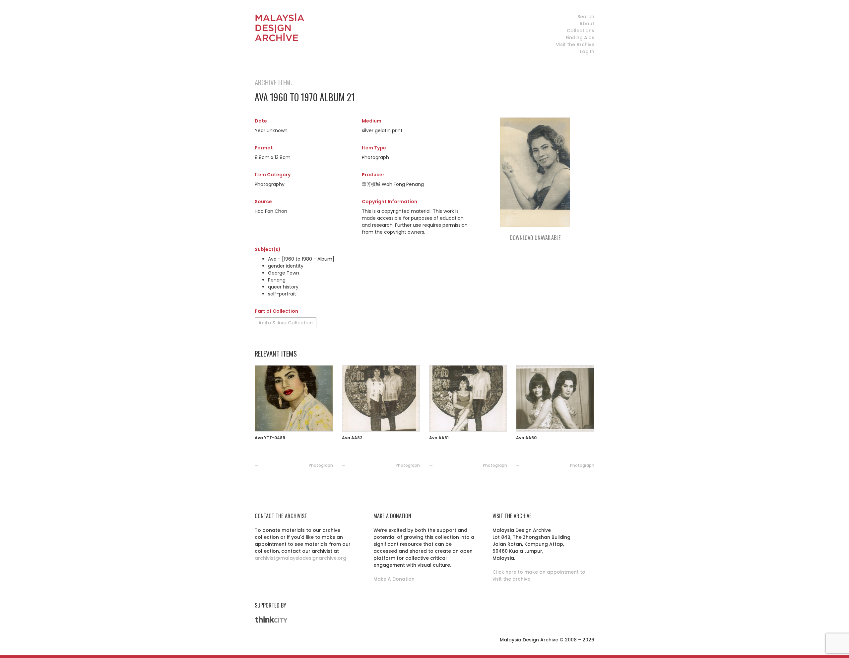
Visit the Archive (575, 44)
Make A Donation (394, 579)
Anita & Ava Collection (285, 322)
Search (585, 16)
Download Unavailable (535, 238)
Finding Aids (580, 37)
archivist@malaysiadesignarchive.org (300, 558)
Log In (587, 51)
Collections (580, 30)
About (586, 23)
